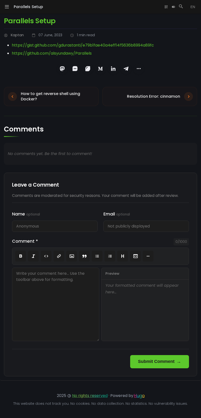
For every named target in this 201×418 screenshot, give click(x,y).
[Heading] (122, 256)
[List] (97, 256)
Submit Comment (156, 361)
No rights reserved (90, 395)
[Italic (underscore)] (33, 256)
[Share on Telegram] (126, 68)
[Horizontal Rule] (148, 256)
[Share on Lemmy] (87, 68)
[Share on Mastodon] (62, 68)
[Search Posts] (181, 6)
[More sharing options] (138, 68)
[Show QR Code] (166, 6)
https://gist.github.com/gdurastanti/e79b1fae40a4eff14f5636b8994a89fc (83, 45)
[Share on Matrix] (75, 68)
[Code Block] (135, 256)
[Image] (71, 256)
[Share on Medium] (100, 68)
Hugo (139, 396)
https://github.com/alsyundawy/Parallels (52, 53)
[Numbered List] (109, 256)
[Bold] (20, 256)
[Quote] (84, 256)
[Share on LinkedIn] (113, 68)
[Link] (58, 256)
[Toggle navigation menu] (7, 7)
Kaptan (17, 35)
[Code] (46, 256)
